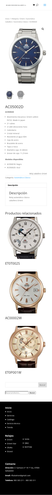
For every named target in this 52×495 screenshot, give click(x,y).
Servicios (10, 415)
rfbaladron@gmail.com (20, 475)
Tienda (10, 427)
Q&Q (27, 443)
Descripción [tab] (13, 185)
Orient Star (15, 443)
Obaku (9, 447)
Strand (10, 451)
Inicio (7, 19)
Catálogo (10, 419)
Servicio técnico (13, 423)
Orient (22, 19)
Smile (27, 439)
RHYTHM (28, 447)
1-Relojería (14, 19)
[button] (43, 29)
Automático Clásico (21, 22)
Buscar (32, 393)
